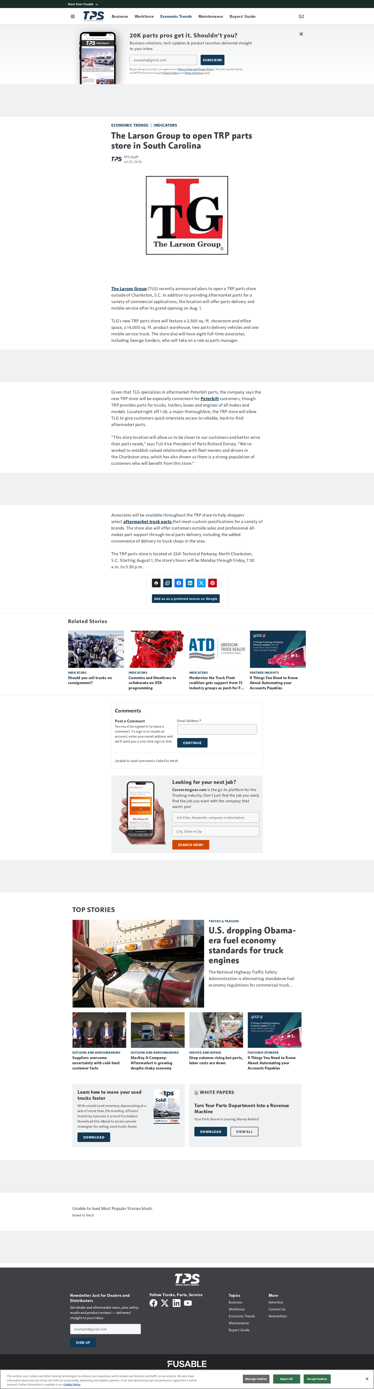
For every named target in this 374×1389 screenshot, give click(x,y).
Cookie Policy (72, 1384)
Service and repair (205, 1052)
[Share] (178, 583)
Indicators (165, 125)
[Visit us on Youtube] (188, 1302)
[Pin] (212, 583)
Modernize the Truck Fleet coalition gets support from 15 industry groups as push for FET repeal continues (217, 683)
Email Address (189, 720)
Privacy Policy (171, 72)
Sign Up (83, 1342)
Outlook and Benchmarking (96, 1052)
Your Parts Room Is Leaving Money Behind (226, 1119)
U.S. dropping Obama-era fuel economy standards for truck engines (252, 945)
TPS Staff (131, 157)
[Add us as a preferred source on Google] (167, 583)
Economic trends (129, 125)
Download (93, 1137)
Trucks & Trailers (224, 921)
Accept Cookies (317, 1379)
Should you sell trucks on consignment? (90, 680)
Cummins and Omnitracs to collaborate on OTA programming (152, 683)
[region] (187, 1379)
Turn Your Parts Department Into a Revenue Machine (241, 1108)
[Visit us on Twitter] (165, 1302)
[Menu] (72, 16)
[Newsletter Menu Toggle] (301, 16)
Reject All (286, 1379)
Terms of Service (193, 72)
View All (244, 1131)
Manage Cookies (256, 1379)
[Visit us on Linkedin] (177, 1302)
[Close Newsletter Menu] (301, 34)
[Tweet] (201, 583)
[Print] (156, 583)
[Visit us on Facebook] (153, 1302)
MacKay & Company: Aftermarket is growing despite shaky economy (151, 1063)
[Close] (367, 1379)
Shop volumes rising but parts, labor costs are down (216, 1060)
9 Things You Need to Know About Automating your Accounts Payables (274, 683)
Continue (192, 743)
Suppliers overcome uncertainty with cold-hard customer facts (96, 1063)
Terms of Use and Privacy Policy (196, 69)
